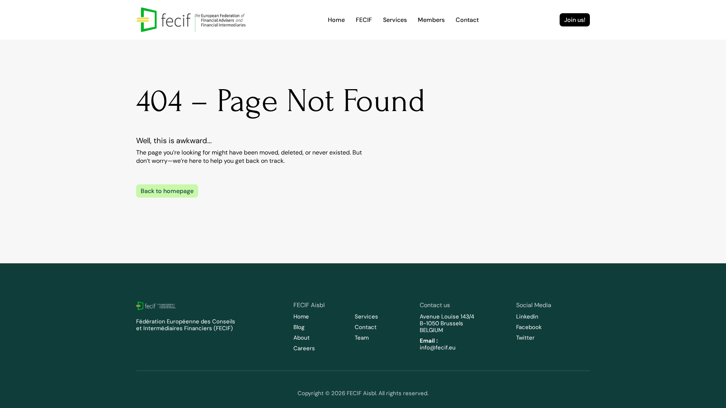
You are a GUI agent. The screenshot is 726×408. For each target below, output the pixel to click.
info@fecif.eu (438, 347)
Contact (366, 327)
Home (301, 316)
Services (366, 316)
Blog (298, 327)
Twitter (525, 338)
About (301, 338)
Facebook (529, 327)
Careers (304, 348)
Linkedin (527, 316)
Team (362, 338)
